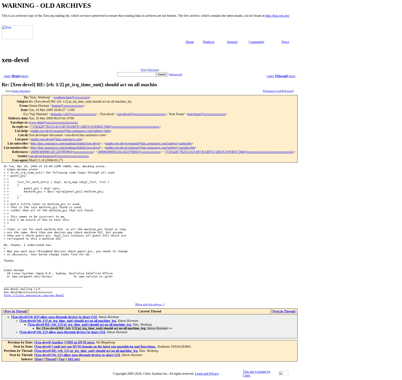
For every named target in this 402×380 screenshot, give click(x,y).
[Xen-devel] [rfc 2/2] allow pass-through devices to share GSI (62, 332)
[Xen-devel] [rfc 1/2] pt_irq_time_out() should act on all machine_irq (67, 321)
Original (288, 91)
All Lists (153, 69)
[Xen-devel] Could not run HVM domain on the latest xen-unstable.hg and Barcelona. (95, 346)
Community (256, 42)
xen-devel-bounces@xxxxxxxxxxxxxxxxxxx (59, 156)
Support (232, 42)
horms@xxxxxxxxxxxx (67, 105)
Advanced (175, 74)
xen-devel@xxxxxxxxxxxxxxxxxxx (141, 114)
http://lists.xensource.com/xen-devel (34, 295)
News (285, 42)
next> (25, 76)
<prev (7, 76)
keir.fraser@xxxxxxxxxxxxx (206, 114)
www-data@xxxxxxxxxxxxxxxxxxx (53, 122)
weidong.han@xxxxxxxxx (71, 97)
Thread (281, 76)
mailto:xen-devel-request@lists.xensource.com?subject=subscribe (148, 143)
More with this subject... (149, 304)
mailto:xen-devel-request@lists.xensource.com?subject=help (70, 131)
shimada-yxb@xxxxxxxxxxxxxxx (73, 114)
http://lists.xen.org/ (277, 15)
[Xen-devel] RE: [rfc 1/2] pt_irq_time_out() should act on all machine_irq (79, 324)
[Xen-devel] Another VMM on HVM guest (64, 342)
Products (208, 42)
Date (16, 76)
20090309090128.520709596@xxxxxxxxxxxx (62, 152)
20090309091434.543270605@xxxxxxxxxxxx (129, 152)
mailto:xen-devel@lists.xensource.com (56, 139)
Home (190, 42)
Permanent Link (273, 91)
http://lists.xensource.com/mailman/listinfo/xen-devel (65, 143)
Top (144, 69)
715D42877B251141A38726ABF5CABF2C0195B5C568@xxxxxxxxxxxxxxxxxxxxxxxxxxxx (95, 126)
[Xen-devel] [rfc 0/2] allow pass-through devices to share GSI (54, 317)
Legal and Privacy (207, 373)
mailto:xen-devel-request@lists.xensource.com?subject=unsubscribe (150, 147)
